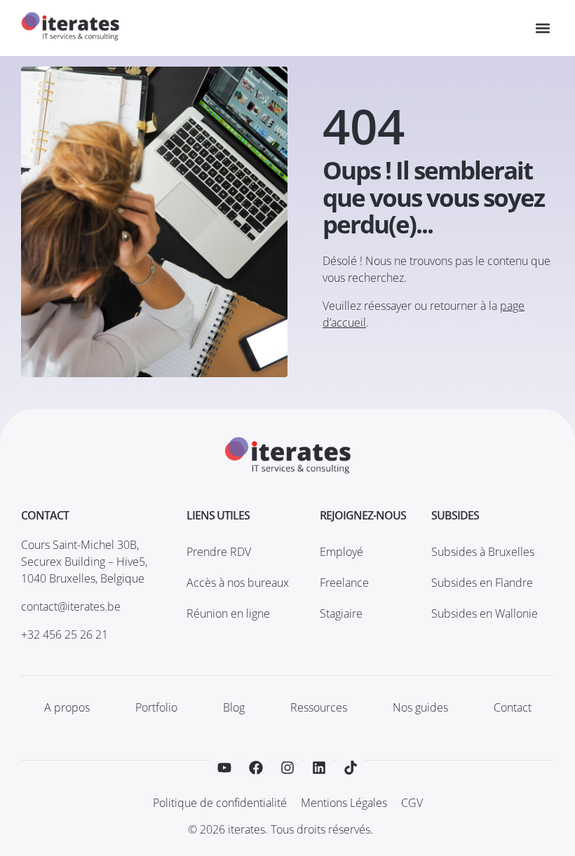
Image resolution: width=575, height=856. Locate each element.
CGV (412, 803)
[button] (542, 28)
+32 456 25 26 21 (64, 634)
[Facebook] (256, 768)
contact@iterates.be (71, 606)
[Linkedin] (319, 768)
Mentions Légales (344, 803)
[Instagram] (287, 768)
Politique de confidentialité (220, 803)
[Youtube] (224, 768)
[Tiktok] (351, 768)
